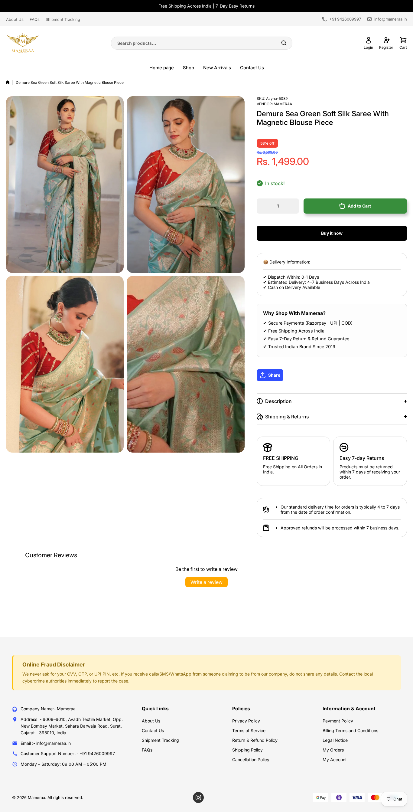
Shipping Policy (247, 749)
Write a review (206, 582)
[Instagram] (198, 797)
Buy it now (332, 233)
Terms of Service (248, 730)
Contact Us (252, 67)
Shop (188, 67)
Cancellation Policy (250, 759)
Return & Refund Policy (255, 740)
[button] (293, 375)
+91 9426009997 (345, 19)
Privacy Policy (246, 720)
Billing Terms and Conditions (350, 730)
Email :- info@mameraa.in (46, 743)
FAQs (35, 19)
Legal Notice (335, 740)
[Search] (283, 43)
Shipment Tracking (63, 19)
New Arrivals (217, 67)
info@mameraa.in (390, 19)
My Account (335, 759)
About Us (15, 19)
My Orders (333, 749)
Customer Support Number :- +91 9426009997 (68, 753)
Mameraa (283, 104)
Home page (161, 67)
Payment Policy (338, 720)
